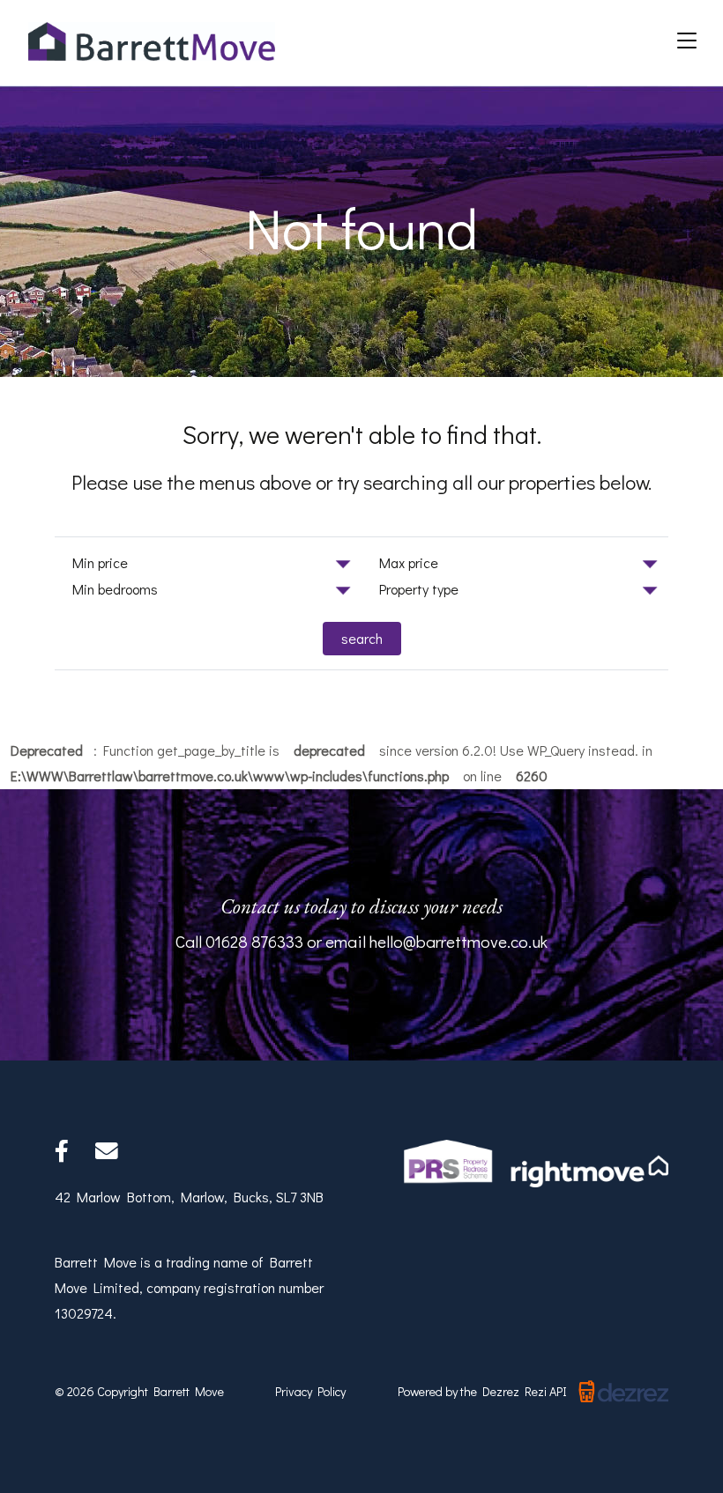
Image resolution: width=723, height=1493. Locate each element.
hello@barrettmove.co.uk (458, 941)
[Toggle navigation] (686, 41)
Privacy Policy (310, 1391)
